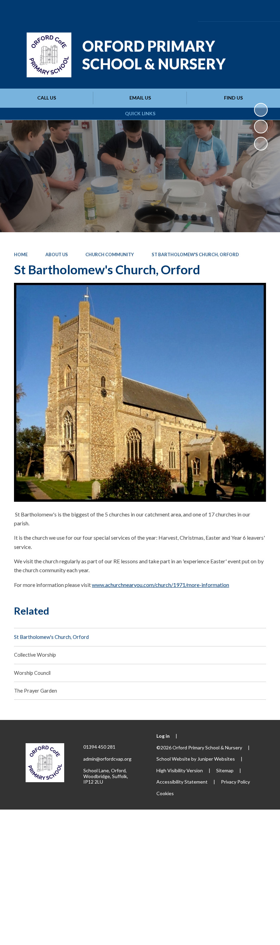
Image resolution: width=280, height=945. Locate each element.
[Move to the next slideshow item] (261, 143)
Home (21, 254)
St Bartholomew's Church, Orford (195, 254)
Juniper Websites (216, 759)
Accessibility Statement (182, 782)
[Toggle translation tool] (225, 10)
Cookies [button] (165, 793)
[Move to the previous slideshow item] (261, 126)
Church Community (109, 254)
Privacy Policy (235, 782)
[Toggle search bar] (244, 10)
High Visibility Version (179, 770)
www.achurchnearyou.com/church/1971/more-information (160, 584)
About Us (56, 254)
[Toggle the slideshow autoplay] (261, 110)
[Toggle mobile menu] (264, 10)
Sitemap (225, 770)
